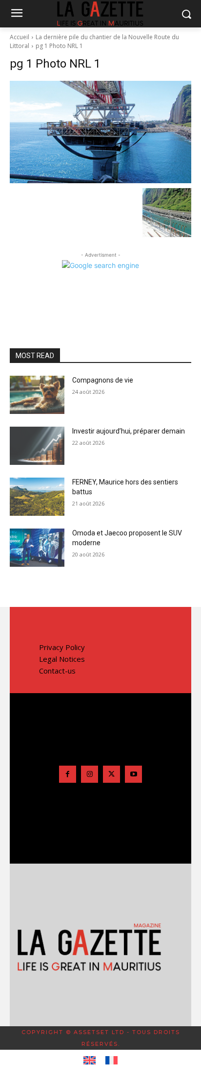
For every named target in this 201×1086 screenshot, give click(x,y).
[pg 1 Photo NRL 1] (100, 132)
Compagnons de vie (102, 380)
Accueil (19, 37)
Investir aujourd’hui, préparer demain (128, 431)
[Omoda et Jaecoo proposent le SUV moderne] (37, 548)
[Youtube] (133, 774)
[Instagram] (89, 774)
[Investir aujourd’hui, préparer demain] (37, 446)
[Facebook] (67, 774)
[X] (111, 774)
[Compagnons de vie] (37, 395)
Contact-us (57, 671)
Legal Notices (62, 659)
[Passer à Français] (111, 1060)
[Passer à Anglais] (89, 1060)
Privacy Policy (62, 647)
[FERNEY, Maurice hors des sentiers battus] (37, 497)
